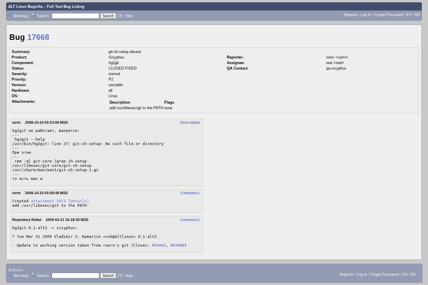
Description (190, 123)
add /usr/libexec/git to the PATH (136, 108)
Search (43, 16)
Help (128, 16)
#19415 (159, 245)
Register (351, 15)
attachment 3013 (48, 201)
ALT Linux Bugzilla (25, 6)
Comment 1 (190, 193)
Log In (366, 15)
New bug (20, 16)
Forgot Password (388, 15)
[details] (78, 201)
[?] (119, 16)
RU (417, 15)
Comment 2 (190, 220)
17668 (38, 37)
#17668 (178, 245)
